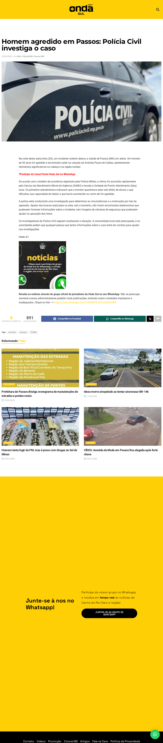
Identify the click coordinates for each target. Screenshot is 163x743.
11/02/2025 (91, 396)
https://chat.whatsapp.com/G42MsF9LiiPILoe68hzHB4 (85, 302)
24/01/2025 (9, 459)
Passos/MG (39, 56)
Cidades (8, 443)
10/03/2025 (9, 400)
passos (23, 332)
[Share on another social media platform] (157, 319)
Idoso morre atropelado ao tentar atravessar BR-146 (116, 391)
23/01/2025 (91, 459)
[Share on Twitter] (150, 319)
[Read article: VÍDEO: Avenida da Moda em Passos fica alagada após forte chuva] (122, 426)
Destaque (9, 384)
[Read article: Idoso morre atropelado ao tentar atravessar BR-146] (122, 368)
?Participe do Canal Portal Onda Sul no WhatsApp (47, 174)
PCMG (34, 332)
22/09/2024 (7, 56)
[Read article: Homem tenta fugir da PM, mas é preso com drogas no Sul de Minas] (40, 426)
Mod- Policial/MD (25, 56)
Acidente (91, 384)
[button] (158, 9)
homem (12, 332)
